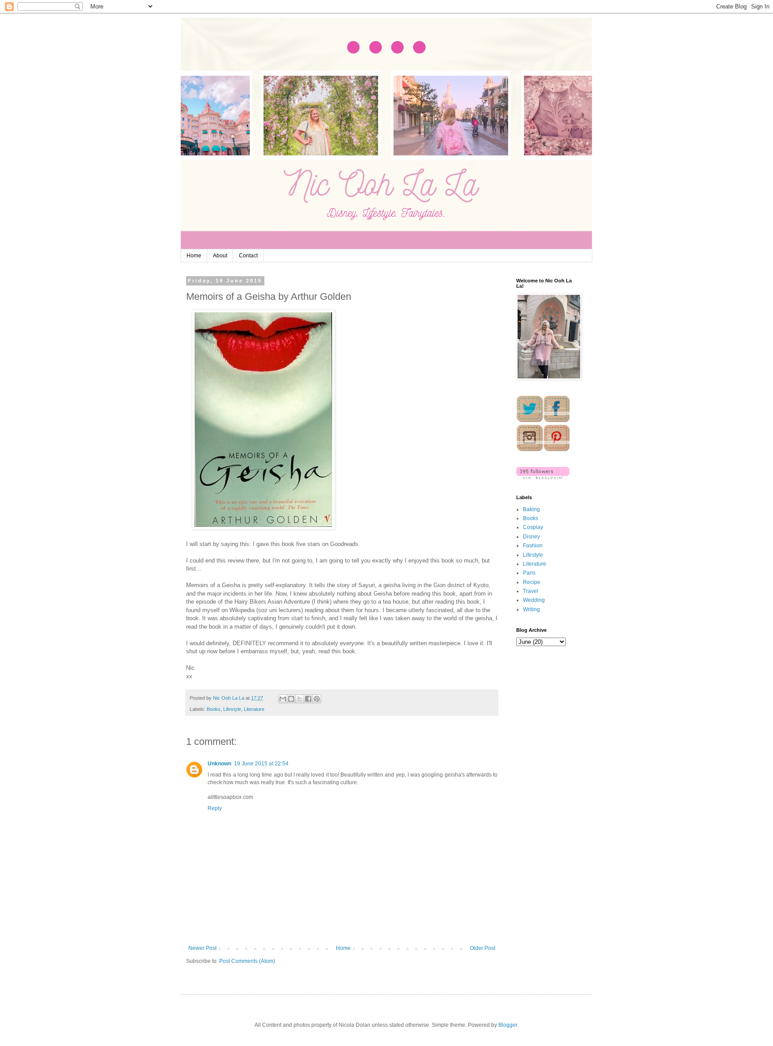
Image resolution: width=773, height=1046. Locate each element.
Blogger (507, 1025)
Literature (254, 709)
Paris (529, 573)
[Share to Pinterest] (316, 698)
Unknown (219, 763)
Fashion (533, 545)
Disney (531, 537)
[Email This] (282, 698)
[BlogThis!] (291, 698)
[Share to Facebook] (308, 698)
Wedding (534, 600)
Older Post (482, 948)
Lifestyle (232, 709)
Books (214, 709)
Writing (531, 609)
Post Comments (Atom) (247, 961)
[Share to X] (299, 698)
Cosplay (533, 527)
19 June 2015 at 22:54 (261, 763)
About (220, 255)
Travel (530, 591)
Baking (531, 509)
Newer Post (202, 948)
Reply (215, 808)
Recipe (531, 582)
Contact (248, 255)
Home (194, 255)
